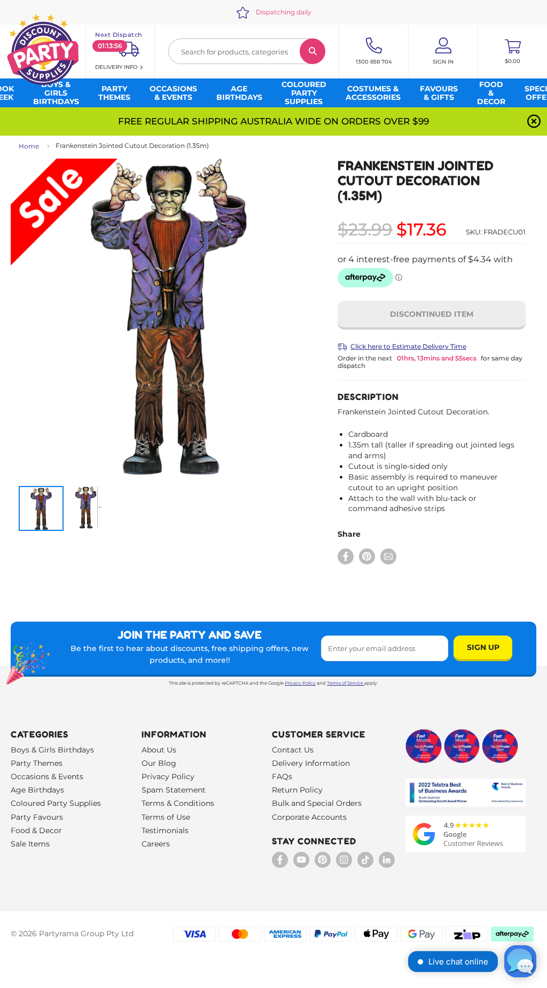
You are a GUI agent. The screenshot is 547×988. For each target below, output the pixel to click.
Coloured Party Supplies (56, 803)
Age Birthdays (37, 790)
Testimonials (165, 830)
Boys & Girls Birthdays (52, 750)
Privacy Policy (300, 683)
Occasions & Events (47, 776)
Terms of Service (345, 683)
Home (29, 146)
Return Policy (297, 790)
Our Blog (159, 763)
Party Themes (36, 763)
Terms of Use (166, 817)
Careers (156, 844)
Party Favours (37, 817)
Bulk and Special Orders (317, 803)
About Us (159, 750)
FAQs (282, 776)
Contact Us (293, 750)
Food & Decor (36, 830)
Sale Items (30, 844)
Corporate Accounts (309, 817)
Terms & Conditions (178, 803)
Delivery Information (311, 763)
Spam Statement (174, 790)
